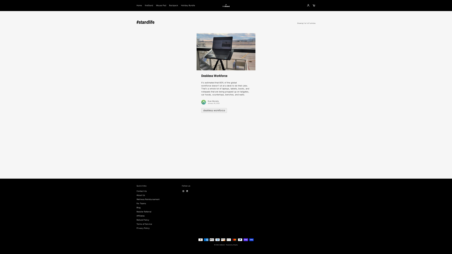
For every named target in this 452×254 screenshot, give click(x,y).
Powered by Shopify (232, 245)
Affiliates (141, 216)
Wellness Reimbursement (148, 199)
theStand (149, 5)
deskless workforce (214, 110)
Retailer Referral (144, 211)
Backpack (173, 5)
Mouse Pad (161, 5)
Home (139, 5)
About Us (141, 195)
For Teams (141, 203)
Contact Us (142, 191)
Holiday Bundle (188, 5)
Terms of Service (144, 224)
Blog (139, 207)
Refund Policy (143, 220)
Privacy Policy (143, 228)
